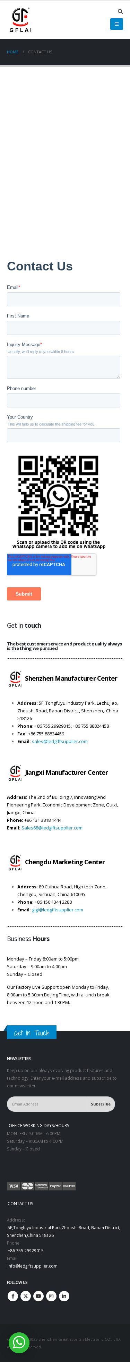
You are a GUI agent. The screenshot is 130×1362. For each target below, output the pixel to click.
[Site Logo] (20, 20)
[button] (120, 11)
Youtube (38, 1296)
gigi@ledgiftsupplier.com (57, 909)
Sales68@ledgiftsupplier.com (52, 828)
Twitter (25, 1296)
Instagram (51, 1296)
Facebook (13, 1296)
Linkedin (64, 1296)
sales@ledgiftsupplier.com (60, 741)
